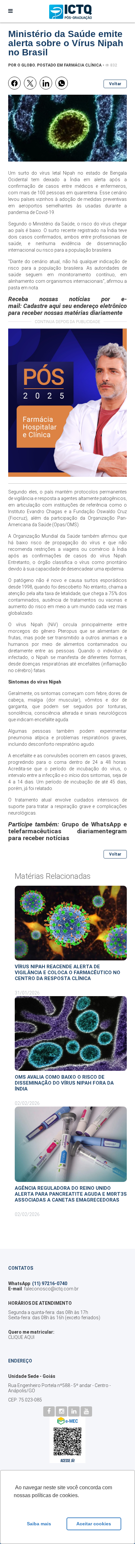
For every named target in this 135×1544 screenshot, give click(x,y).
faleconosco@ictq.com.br (51, 1288)
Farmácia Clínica (83, 65)
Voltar (115, 84)
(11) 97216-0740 (49, 1283)
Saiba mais (39, 1523)
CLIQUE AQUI (21, 1337)
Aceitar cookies (93, 1523)
